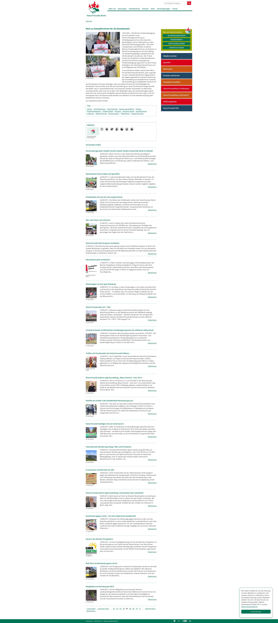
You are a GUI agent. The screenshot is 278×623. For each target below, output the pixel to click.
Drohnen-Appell (128, 111)
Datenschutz (98, 621)
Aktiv (153, 9)
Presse (175, 9)
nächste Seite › (150, 609)
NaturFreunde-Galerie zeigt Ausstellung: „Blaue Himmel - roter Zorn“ (114, 377)
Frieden (138, 109)
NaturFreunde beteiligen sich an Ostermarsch (105, 424)
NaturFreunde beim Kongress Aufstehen (102, 243)
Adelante (90, 125)
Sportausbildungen (176, 44)
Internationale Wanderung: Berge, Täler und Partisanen (108, 447)
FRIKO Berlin (125, 114)
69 (133, 609)
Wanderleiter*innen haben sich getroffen (103, 174)
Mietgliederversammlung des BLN (100, 586)
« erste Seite (91, 609)
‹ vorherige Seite (103, 609)
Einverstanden (256, 612)
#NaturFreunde (101, 114)
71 (140, 609)
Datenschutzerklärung (249, 607)
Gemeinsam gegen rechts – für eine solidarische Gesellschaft (111, 516)
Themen (145, 9)
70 (137, 609)
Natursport (122, 9)
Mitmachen (168, 69)
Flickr (190, 621)
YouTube (184, 621)
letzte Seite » (91, 611)
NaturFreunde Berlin (126, 109)
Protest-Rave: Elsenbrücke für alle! (100, 470)
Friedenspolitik (107, 111)
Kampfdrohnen (141, 111)
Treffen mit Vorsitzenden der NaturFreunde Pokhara (107, 353)
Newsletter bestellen (171, 82)
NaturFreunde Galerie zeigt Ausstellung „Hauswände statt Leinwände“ (115, 493)
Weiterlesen (152, 164)
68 (130, 609)
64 (117, 609)
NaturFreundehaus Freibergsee (176, 88)
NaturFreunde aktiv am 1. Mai (98, 307)
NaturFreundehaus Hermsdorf (176, 95)
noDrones (90, 114)
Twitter (179, 621)
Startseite (89, 21)
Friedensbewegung (94, 111)
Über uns (112, 9)
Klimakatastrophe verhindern (98, 259)
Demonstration (113, 114)
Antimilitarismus (100, 109)
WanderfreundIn (137, 114)
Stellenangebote (170, 101)
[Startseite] (93, 7)
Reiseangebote (176, 40)
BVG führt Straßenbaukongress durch (101, 563)
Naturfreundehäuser (176, 36)
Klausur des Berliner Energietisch (99, 539)
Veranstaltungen (163, 9)
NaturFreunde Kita (171, 108)
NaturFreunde (112, 109)
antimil (89, 109)
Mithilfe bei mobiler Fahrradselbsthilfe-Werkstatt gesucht (109, 400)
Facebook (175, 621)
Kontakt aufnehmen (171, 75)
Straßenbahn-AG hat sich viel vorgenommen (104, 197)
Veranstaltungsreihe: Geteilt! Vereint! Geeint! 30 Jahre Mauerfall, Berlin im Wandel (119, 151)
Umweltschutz (134, 9)
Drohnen (118, 111)
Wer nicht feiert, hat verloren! (98, 220)
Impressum (89, 621)
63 (114, 609)
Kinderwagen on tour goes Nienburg (101, 284)
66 (124, 609)
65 (120, 609)
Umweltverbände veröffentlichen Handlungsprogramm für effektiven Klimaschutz (120, 330)
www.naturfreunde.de (110, 621)
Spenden (166, 62)
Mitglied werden (170, 56)
